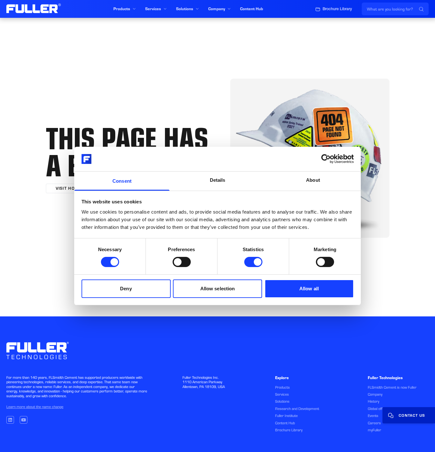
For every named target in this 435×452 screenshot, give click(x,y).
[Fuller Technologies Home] (33, 8)
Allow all (309, 288)
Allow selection (217, 288)
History (373, 401)
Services (282, 394)
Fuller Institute (286, 415)
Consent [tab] (122, 181)
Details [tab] (217, 180)
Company (375, 394)
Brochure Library (289, 430)
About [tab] (313, 180)
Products (282, 387)
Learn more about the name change (34, 407)
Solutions (282, 401)
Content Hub (285, 423)
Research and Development (297, 408)
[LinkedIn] (10, 420)
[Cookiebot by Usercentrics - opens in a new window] (326, 159)
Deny (126, 288)
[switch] (182, 262)
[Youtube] (23, 420)
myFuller (374, 430)
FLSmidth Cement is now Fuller (392, 387)
